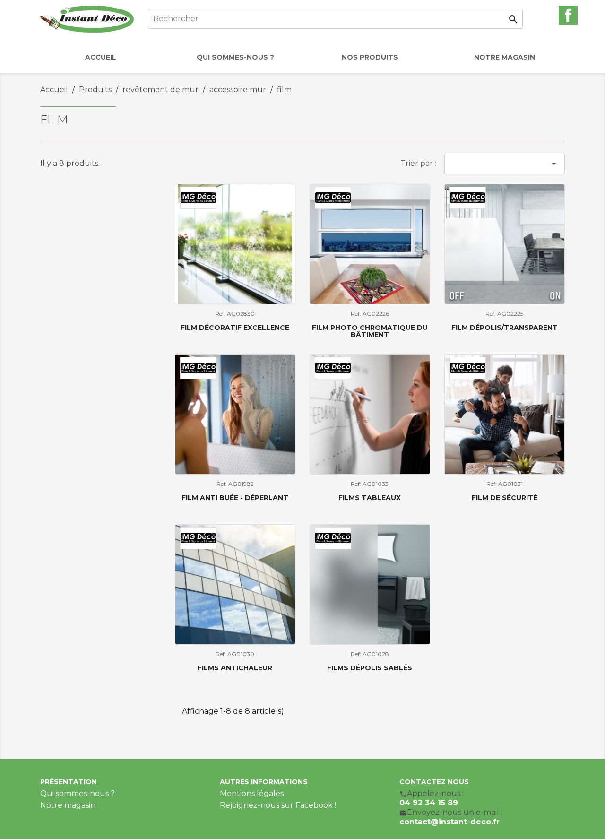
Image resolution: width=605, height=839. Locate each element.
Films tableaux (369, 497)
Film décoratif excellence (235, 327)
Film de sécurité (504, 497)
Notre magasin (67, 805)
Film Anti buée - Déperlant (235, 497)
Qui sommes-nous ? (77, 793)
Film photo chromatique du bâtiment (370, 331)
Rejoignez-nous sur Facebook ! (278, 805)
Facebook (568, 15)
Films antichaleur (235, 668)
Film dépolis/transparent (504, 327)
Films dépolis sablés (369, 668)
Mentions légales (252, 793)
